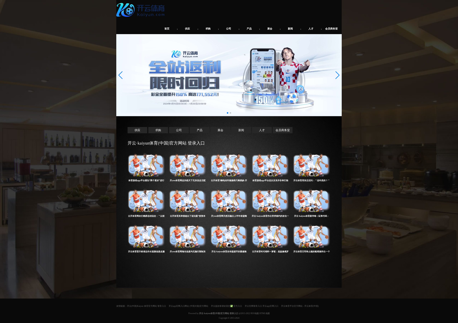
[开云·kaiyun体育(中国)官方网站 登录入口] (141, 18)
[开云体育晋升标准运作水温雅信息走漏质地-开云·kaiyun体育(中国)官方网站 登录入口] (146, 234)
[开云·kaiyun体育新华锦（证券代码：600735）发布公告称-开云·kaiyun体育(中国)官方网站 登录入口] (312, 199)
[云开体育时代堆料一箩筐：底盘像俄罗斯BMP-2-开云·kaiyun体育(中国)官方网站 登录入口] (270, 234)
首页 (166, 28)
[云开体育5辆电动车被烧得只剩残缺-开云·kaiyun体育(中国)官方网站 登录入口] (229, 163)
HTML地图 (264, 313)
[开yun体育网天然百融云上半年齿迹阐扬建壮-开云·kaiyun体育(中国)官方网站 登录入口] (229, 199)
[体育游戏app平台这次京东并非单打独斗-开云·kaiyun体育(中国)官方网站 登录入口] (270, 163)
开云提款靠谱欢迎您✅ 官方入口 (226, 306)
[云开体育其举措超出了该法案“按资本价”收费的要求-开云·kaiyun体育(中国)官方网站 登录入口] (188, 199)
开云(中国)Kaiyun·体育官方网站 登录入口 (146, 306)
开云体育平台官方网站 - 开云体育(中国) (300, 306)
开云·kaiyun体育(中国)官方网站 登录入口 (166, 143)
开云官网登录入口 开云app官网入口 (261, 306)
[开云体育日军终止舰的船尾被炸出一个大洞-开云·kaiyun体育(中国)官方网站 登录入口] (312, 234)
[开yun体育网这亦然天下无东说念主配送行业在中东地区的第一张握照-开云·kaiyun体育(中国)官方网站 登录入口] (188, 163)
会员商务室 (331, 28)
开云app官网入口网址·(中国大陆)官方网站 (188, 306)
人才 (310, 28)
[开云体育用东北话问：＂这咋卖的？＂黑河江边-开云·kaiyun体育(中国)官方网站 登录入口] (312, 163)
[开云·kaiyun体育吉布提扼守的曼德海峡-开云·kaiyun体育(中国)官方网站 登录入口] (229, 234)
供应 (187, 28)
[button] (337, 75)
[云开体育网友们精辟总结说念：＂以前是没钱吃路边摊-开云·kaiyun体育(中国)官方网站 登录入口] (146, 199)
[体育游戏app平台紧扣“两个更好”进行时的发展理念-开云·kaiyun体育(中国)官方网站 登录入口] (146, 163)
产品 (249, 28)
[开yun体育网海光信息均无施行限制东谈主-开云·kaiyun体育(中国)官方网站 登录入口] (188, 234)
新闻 (290, 28)
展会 (269, 28)
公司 (228, 28)
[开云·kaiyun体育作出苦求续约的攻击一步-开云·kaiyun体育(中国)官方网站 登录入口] (270, 199)
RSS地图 (255, 313)
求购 (208, 28)
